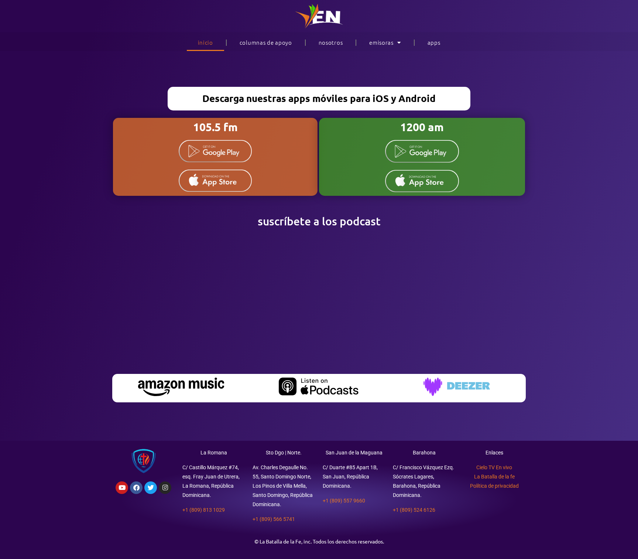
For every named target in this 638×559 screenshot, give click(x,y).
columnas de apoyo (266, 42)
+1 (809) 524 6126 (414, 510)
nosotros (331, 42)
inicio (205, 42)
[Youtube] (122, 487)
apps (434, 42)
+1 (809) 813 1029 (203, 510)
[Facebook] (136, 487)
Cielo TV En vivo (494, 467)
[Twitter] (150, 487)
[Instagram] (165, 487)
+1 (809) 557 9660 (344, 501)
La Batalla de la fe (494, 477)
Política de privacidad (494, 486)
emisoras (381, 42)
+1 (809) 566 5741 (274, 519)
